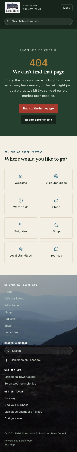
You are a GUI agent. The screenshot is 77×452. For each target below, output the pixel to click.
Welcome (21, 182)
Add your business (16, 404)
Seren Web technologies (20, 383)
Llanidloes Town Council (20, 376)
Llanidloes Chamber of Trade (23, 411)
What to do (20, 207)
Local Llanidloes (21, 255)
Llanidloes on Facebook (25, 359)
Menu (66, 7)
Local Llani (11, 332)
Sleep (56, 207)
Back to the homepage (38, 108)
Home (8, 291)
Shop (56, 231)
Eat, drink (20, 231)
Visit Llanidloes (56, 182)
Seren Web (25, 440)
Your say (56, 255)
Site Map (9, 444)
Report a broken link (38, 119)
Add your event (14, 418)
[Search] (8, 21)
